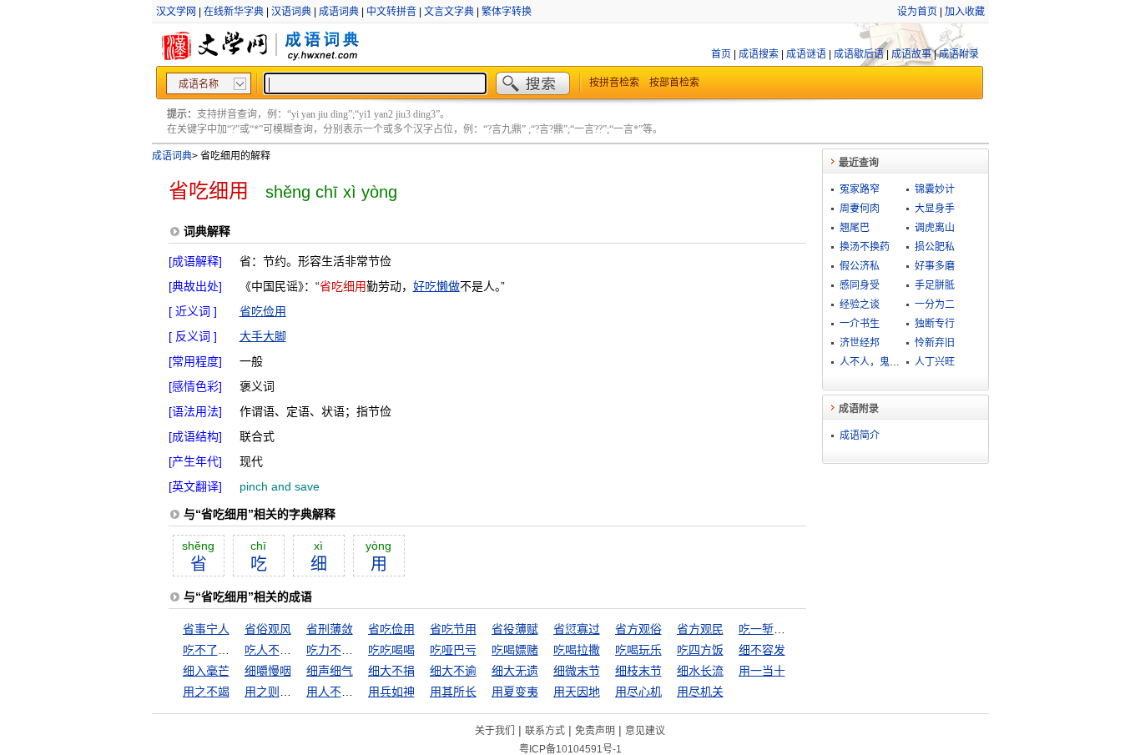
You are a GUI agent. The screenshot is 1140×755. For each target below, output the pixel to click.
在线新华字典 (234, 12)
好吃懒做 (436, 286)
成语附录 (959, 54)
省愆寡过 (576, 629)
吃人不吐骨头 (280, 650)
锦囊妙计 (935, 189)
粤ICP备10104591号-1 (570, 749)
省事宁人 (206, 629)
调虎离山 (935, 228)
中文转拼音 (391, 12)
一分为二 (935, 304)
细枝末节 (638, 670)
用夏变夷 (515, 691)
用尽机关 (700, 691)
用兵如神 (391, 691)
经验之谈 (860, 304)
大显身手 (935, 208)
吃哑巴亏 (453, 650)
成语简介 (860, 435)
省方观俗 (638, 629)
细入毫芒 (206, 670)
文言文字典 (449, 12)
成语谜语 (806, 54)
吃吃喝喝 (391, 650)
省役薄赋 (515, 629)
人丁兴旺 (935, 362)
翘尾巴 (855, 228)
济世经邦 (860, 343)
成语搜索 (759, 54)
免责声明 (595, 731)
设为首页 (917, 12)
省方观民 (700, 629)
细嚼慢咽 (268, 670)
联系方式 (545, 731)
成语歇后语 (859, 54)
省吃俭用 (263, 311)
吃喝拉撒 (576, 650)
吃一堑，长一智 (779, 629)
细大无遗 (515, 670)
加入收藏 (965, 12)
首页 (721, 54)
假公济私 (860, 266)
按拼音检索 (614, 82)
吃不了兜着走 (218, 650)
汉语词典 (291, 12)
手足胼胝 (935, 285)
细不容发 (762, 650)
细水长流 (700, 670)
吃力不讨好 (335, 650)
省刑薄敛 (329, 629)
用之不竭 (206, 691)
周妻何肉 (860, 208)
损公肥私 (935, 247)
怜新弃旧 (935, 343)
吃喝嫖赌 (515, 650)
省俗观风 (268, 629)
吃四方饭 (700, 650)
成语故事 (911, 54)
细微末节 (576, 670)
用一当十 (762, 670)
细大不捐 (391, 670)
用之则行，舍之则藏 (297, 691)
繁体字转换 (507, 12)
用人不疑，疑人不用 (358, 691)
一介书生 (860, 324)
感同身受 (860, 285)
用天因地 (576, 691)
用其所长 (453, 691)
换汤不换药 (865, 247)
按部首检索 (674, 82)
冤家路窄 (860, 189)
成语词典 (339, 12)
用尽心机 (638, 691)
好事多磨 (935, 266)
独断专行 (935, 324)
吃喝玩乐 (638, 650)
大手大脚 (263, 336)
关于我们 (495, 731)
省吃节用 (453, 629)
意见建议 (645, 731)
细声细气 (329, 670)
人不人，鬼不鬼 (875, 362)
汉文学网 (176, 12)
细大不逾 (453, 670)
